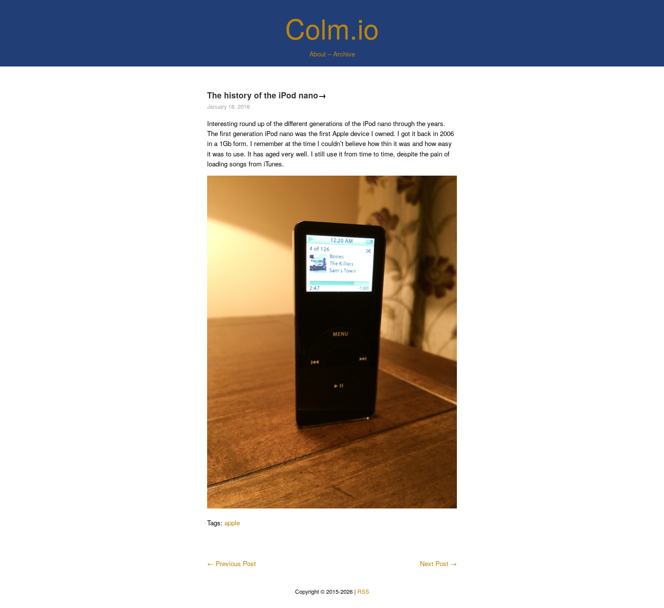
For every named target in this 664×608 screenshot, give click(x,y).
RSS (363, 591)
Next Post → (438, 563)
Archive (344, 53)
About (317, 53)
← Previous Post (231, 563)
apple (232, 522)
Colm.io (332, 27)
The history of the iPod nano (262, 95)
